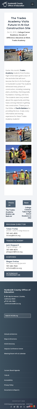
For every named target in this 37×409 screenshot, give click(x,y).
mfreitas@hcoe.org (14, 268)
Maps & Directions (10, 339)
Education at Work (23, 38)
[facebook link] (11, 407)
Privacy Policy (8, 385)
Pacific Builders (22, 108)
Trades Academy (18, 40)
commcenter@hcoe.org (13, 304)
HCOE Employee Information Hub (14, 404)
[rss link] (24, 407)
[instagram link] (18, 407)
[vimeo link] (21, 407)
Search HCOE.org (11, 316)
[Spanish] (34, 406)
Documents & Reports (11, 390)
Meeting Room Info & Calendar (15, 353)
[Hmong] (31, 406)
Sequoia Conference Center (13, 349)
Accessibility (8, 380)
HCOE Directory (9, 344)
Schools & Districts (10, 334)
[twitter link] (14, 407)
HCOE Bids (29, 404)
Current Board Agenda (12, 370)
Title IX (6, 375)
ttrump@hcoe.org (13, 235)
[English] (29, 406)
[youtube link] (27, 407)
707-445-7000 (10, 301)
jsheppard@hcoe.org (14, 252)
